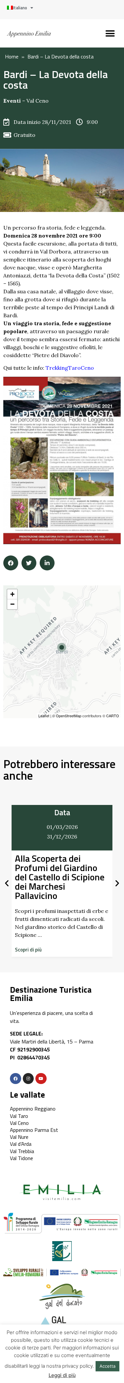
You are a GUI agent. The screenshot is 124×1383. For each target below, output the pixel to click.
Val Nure (19, 1137)
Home (12, 56)
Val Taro (19, 1116)
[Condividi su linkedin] (47, 562)
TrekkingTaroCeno (70, 367)
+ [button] (12, 594)
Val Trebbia (22, 1151)
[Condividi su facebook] (10, 562)
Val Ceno (37, 100)
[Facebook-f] (15, 1078)
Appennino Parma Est (34, 1130)
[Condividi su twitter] (28, 562)
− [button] (12, 604)
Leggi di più (62, 1375)
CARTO (112, 715)
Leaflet (43, 715)
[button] (110, 33)
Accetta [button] (107, 1366)
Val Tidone (21, 1158)
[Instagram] (28, 1078)
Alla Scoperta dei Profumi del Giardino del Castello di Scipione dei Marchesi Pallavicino (59, 877)
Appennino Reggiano (33, 1109)
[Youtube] (41, 1078)
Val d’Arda (20, 1144)
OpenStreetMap (68, 715)
